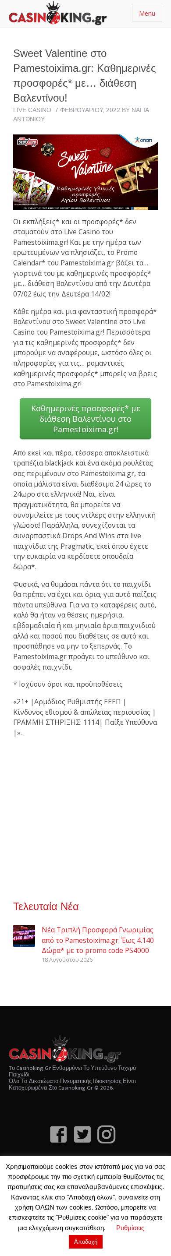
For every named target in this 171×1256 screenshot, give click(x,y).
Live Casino (32, 109)
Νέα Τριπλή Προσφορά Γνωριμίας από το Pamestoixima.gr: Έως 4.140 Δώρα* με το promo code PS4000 (98, 940)
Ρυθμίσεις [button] (130, 1227)
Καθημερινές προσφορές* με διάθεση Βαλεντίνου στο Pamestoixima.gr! (85, 418)
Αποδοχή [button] (85, 1241)
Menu (147, 13)
